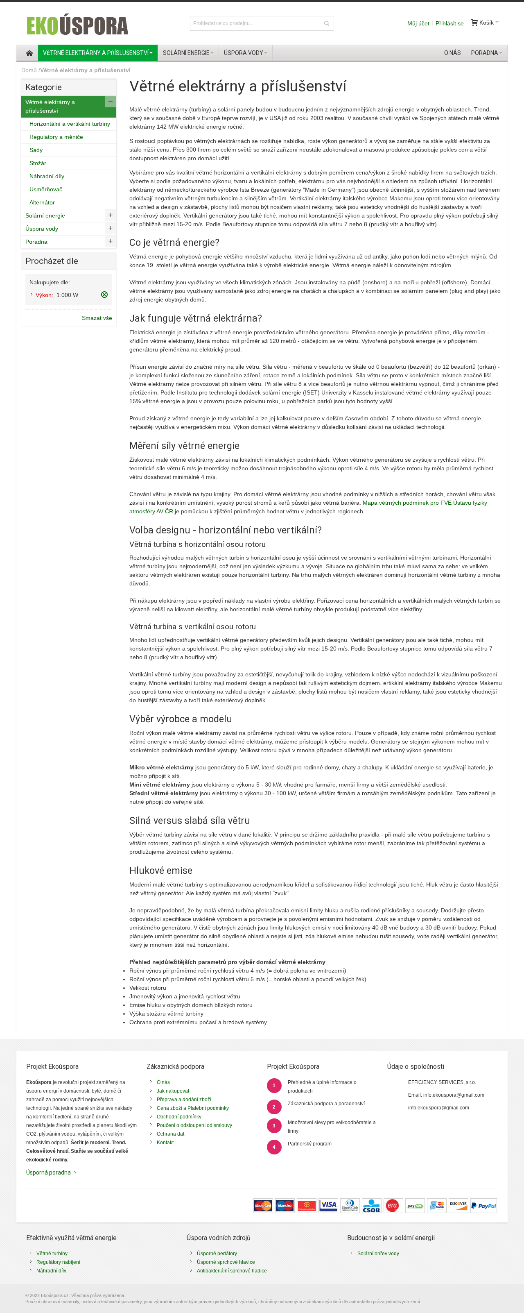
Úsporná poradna (48, 1172)
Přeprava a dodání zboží (184, 1099)
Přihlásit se (450, 23)
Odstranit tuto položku (104, 294)
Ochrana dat (170, 1134)
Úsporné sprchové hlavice (226, 1262)
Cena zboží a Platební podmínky (193, 1108)
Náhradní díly (51, 1271)
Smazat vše (97, 318)
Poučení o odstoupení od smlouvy (194, 1125)
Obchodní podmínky (179, 1117)
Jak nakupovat (173, 1091)
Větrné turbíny (52, 1253)
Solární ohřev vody (378, 1253)
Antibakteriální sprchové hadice (232, 1271)
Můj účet (418, 23)
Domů (29, 70)
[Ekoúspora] (76, 23)
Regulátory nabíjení (58, 1262)
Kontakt (165, 1142)
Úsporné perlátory (217, 1253)
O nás (163, 1082)
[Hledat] (327, 23)
